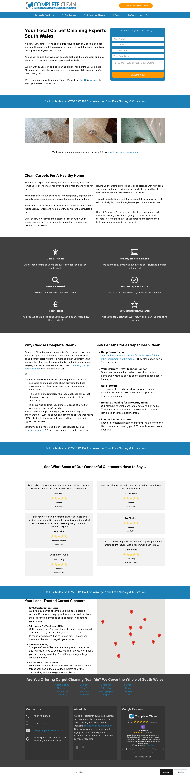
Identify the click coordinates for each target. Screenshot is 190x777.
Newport (94, 80)
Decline (181, 772)
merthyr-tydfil (106, 691)
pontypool (128, 684)
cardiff (84, 688)
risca (128, 688)
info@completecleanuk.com (48, 736)
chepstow (84, 691)
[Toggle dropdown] (56, 15)
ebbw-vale (106, 688)
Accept (166, 772)
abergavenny (62, 684)
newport (106, 694)
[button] (119, 656)
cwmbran (106, 684)
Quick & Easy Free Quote (136, 6)
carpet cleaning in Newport (98, 731)
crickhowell (84, 694)
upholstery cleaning (35, 430)
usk (128, 694)
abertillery (62, 688)
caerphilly (62, 694)
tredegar (128, 691)
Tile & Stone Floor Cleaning (94, 15)
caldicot (84, 684)
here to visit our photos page (123, 152)
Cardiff (83, 80)
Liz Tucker (143, 736)
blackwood (62, 691)
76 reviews (154, 728)
